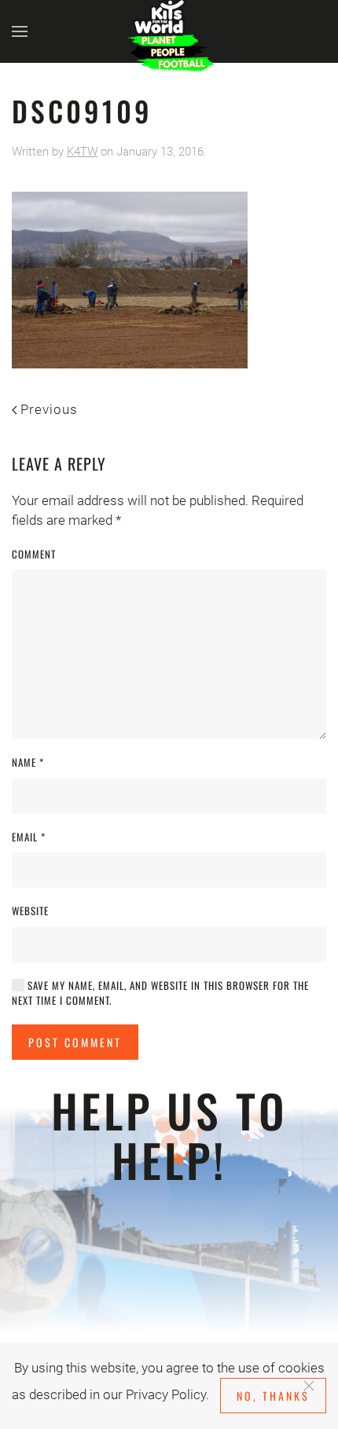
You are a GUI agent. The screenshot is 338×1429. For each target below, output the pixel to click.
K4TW (82, 152)
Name (28, 762)
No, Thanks (273, 1395)
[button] (20, 31)
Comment (34, 554)
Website (30, 910)
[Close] (308, 1385)
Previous (49, 409)
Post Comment (75, 1042)
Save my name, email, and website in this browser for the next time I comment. (160, 993)
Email (29, 837)
